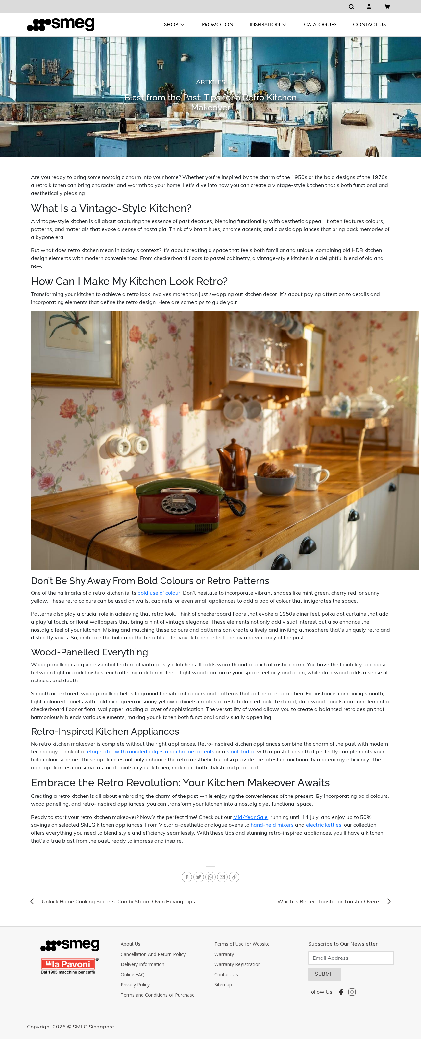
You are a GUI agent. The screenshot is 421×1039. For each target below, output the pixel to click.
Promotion (217, 24)
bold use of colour (158, 592)
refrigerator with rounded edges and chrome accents (149, 751)
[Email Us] (222, 877)
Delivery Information (142, 964)
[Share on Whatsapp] (210, 877)
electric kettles (323, 824)
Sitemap (223, 984)
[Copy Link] (234, 877)
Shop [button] (171, 24)
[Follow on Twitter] (198, 877)
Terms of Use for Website (242, 944)
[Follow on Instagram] (352, 991)
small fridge (241, 751)
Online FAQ (133, 974)
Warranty (224, 954)
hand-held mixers (272, 824)
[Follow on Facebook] (187, 877)
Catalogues (320, 24)
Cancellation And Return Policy (153, 954)
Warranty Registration (237, 964)
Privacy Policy (135, 984)
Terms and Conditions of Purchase (158, 995)
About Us (130, 944)
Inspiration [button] (265, 24)
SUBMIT (324, 974)
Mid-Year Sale (250, 817)
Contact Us (369, 24)
